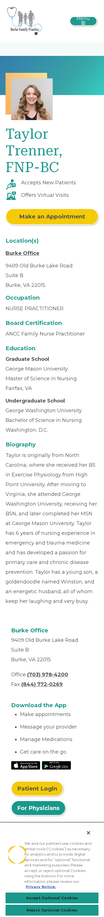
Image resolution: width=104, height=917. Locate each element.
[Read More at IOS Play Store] (25, 765)
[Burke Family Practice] (24, 21)
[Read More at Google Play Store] (56, 765)
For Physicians (38, 808)
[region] (52, 869)
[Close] (88, 833)
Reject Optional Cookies (52, 910)
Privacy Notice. (41, 886)
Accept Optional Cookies (52, 898)
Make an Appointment (52, 216)
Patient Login (37, 788)
